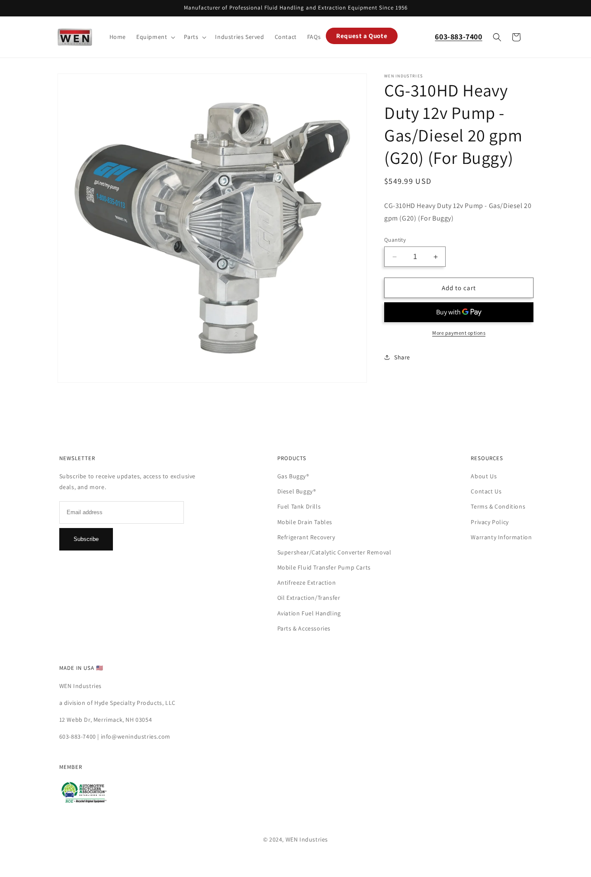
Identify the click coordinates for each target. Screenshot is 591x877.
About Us (484, 476)
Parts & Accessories (304, 628)
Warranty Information (501, 537)
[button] (155, 37)
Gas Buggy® (293, 476)
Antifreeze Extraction (306, 582)
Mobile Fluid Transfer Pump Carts (324, 567)
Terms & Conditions (498, 506)
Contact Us (486, 491)
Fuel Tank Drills (299, 506)
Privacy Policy (489, 522)
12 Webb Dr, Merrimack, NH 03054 (105, 719)
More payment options (458, 333)
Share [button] (402, 357)
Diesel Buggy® (296, 491)
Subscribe (86, 539)
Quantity (395, 239)
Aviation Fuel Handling (309, 613)
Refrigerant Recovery (306, 537)
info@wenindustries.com (135, 736)
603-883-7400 (77, 736)
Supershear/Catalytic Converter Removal (334, 552)
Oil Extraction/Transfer (308, 598)
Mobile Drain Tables (304, 522)
